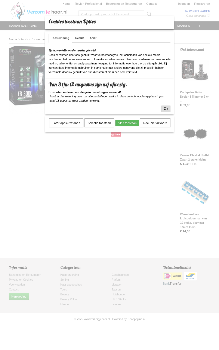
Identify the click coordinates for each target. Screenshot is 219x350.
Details (79, 38)
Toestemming (60, 38)
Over (93, 38)
